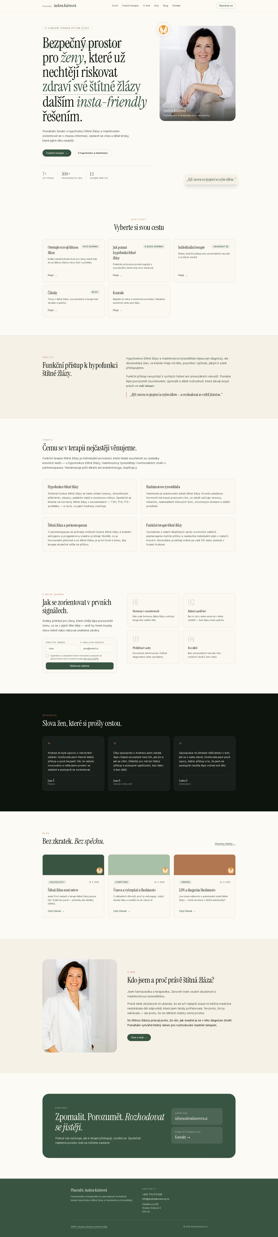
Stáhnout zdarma (79, 665)
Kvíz (156, 5)
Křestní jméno (55, 642)
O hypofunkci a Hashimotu (93, 153)
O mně (146, 5)
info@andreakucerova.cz (155, 1198)
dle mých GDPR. (91, 659)
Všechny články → (225, 843)
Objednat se (226, 5)
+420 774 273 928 (152, 1194)
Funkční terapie (130, 5)
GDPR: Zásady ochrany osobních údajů (89, 1226)
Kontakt (177, 5)
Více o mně (139, 1037)
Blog (165, 5)
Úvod (115, 5)
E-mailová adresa (92, 642)
